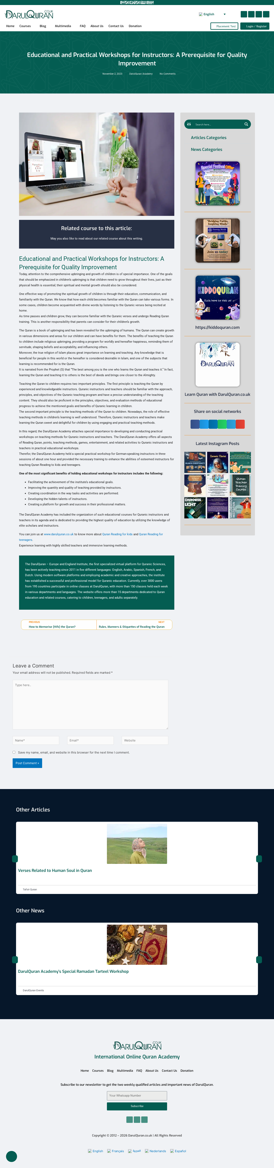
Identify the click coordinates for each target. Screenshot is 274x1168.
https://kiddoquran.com (217, 327)
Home (10, 26)
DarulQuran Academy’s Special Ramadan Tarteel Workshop (73, 971)
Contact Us (116, 26)
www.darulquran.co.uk (59, 534)
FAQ (82, 26)
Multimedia (63, 26)
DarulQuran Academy (141, 73)
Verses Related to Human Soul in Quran (55, 870)
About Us (97, 26)
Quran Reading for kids (117, 534)
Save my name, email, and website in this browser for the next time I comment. (74, 752)
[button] (195, 424)
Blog (43, 26)
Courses (25, 26)
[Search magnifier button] (246, 124)
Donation (135, 26)
